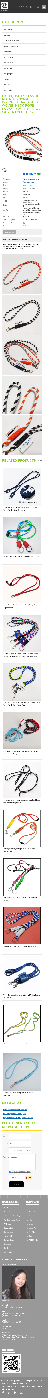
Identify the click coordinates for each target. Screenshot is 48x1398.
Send (16, 1184)
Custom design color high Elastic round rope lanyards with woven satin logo (20, 752)
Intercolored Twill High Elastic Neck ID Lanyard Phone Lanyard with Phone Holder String (21, 704)
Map (27, 1383)
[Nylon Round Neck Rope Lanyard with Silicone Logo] (22, 554)
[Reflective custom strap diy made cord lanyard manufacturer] (22, 1090)
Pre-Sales (32, 1232)
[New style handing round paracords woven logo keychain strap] (22, 846)
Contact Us (32, 1228)
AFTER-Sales (33, 1240)
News (11, 1381)
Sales (30, 1236)
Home (31, 1208)
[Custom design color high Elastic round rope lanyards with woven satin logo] (22, 749)
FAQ (30, 1220)
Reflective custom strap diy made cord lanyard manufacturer (18, 1094)
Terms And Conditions (9, 1383)
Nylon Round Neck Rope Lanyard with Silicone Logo (21, 556)
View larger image (28, 182)
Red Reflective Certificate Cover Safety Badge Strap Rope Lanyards (20, 606)
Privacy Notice (36, 1381)
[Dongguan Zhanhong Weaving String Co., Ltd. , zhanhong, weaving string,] (4, 11)
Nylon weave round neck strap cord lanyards (18, 1044)
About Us (32, 1212)
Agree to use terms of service (20, 1172)
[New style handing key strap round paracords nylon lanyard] (22, 895)
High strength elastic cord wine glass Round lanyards (20, 946)
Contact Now (9, 232)
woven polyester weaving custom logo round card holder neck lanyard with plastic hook (21, 801)
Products (32, 1216)
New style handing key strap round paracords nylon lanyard (20, 899)
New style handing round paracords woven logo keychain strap (19, 850)
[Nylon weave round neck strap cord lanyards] (22, 1041)
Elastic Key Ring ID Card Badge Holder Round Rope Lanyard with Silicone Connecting (20, 509)
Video (31, 1224)
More (24, 214)
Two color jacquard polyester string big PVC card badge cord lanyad (21, 996)
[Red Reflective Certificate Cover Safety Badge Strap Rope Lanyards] (22, 602)
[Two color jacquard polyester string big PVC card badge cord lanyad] (22, 993)
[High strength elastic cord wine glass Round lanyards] (22, 944)
